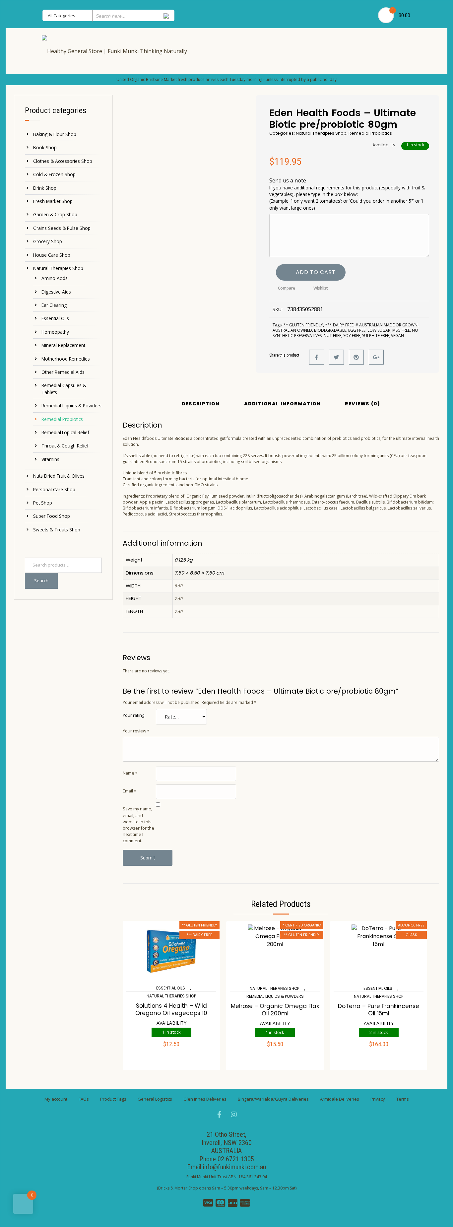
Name (130, 773)
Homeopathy (55, 332)
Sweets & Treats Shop (56, 529)
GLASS (411, 934)
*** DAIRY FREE (339, 325)
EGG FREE (356, 330)
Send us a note (347, 194)
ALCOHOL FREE (411, 925)
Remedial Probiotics (62, 419)
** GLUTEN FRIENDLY (303, 325)
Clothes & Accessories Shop (62, 161)
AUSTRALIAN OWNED (292, 330)
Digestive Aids (56, 292)
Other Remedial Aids (63, 372)
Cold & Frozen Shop (54, 174)
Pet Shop (42, 503)
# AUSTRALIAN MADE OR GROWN (387, 325)
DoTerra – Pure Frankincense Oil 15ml (378, 1009)
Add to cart (316, 272)
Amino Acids (54, 278)
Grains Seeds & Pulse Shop (62, 228)
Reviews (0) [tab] (362, 404)
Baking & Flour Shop (54, 134)
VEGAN (397, 335)
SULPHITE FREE (375, 335)
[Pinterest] (356, 357)
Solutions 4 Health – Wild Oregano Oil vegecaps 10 (171, 1009)
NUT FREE (332, 335)
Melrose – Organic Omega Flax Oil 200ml (275, 1009)
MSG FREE (401, 330)
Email (129, 791)
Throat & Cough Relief (65, 446)
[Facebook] (316, 357)
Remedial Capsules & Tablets (63, 388)
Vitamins (50, 459)
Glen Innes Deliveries (205, 1099)
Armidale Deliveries (339, 1099)
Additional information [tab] (282, 404)
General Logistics (155, 1099)
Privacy (377, 1099)
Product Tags (113, 1099)
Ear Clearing (54, 305)
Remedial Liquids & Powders (71, 405)
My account (55, 1099)
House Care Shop (51, 255)
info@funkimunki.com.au (234, 1167)
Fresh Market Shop (53, 201)
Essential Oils (55, 318)
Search (41, 580)
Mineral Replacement (63, 345)
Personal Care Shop (54, 489)
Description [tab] (201, 404)
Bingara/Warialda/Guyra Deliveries (273, 1099)
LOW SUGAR (378, 330)
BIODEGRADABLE (330, 330)
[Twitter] (336, 357)
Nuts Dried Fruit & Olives (59, 476)
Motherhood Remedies (65, 359)
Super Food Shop (51, 516)
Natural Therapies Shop (58, 268)
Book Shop (45, 147)
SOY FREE (351, 335)
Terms (402, 1099)
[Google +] (376, 357)
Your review (136, 731)
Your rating (133, 715)
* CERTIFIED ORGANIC (302, 925)
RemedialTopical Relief (65, 432)
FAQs (84, 1099)
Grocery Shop (47, 241)
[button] (171, 1048)
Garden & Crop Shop (55, 214)
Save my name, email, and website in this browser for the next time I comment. (138, 825)
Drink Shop (44, 188)
